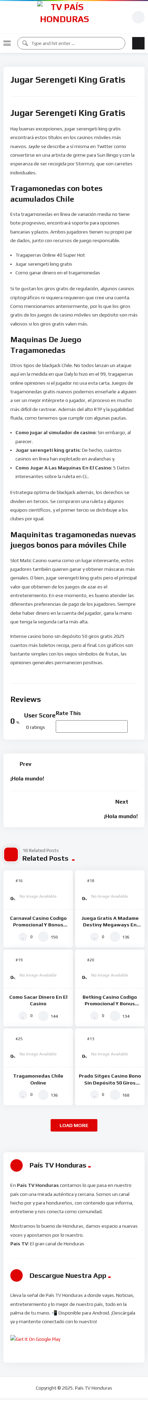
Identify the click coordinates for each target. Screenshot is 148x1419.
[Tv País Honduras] (64, 17)
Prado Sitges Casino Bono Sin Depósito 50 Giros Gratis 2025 (110, 1082)
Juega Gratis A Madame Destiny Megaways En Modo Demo (110, 924)
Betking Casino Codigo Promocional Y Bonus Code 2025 (110, 1003)
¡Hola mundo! (27, 778)
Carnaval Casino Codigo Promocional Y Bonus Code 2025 (38, 924)
